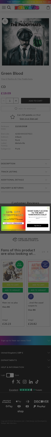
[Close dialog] (48, 208)
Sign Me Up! (37, 225)
